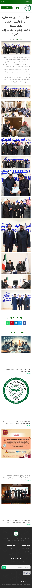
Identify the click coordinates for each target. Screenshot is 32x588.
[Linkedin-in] (27, 581)
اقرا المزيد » (28, 373)
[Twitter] (21, 581)
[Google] (25, 581)
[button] (17, 8)
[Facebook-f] (30, 581)
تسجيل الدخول (8, 7)
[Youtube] (23, 581)
